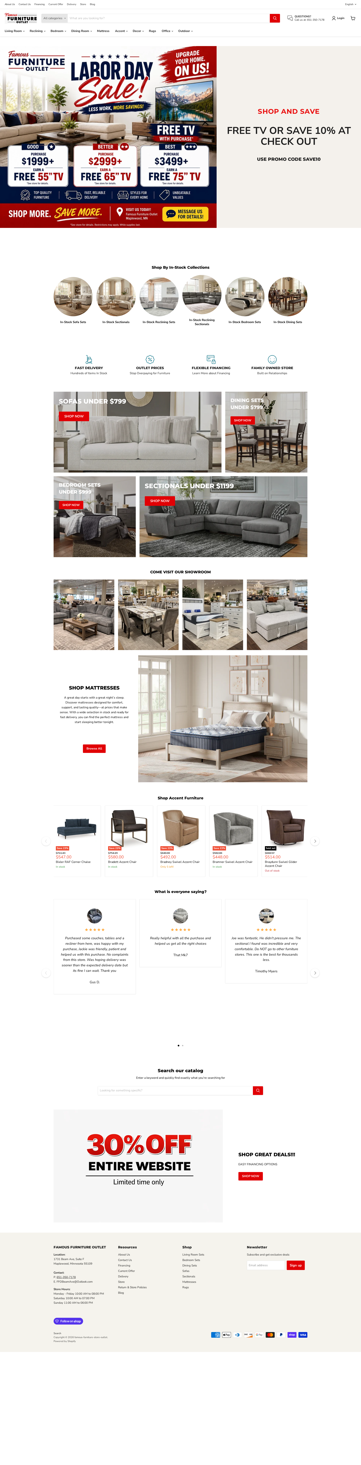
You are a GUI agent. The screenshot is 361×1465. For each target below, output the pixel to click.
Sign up (296, 1265)
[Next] (314, 841)
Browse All (94, 749)
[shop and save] (108, 137)
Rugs (152, 31)
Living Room (14, 31)
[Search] (275, 18)
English (349, 4)
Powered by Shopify (65, 1341)
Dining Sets (189, 1265)
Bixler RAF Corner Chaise (73, 862)
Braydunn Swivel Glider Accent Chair (281, 864)
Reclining (36, 31)
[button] (339, 18)
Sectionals (188, 1276)
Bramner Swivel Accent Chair (233, 862)
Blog (92, 4)
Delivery (71, 4)
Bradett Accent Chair (122, 862)
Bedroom (57, 31)
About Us (10, 4)
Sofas (185, 1271)
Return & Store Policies (132, 1287)
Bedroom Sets (191, 1260)
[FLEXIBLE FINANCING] (211, 367)
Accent (120, 31)
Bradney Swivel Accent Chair (180, 862)
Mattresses (189, 1282)
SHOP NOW (250, 1176)
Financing (39, 4)
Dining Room (80, 31)
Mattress (103, 31)
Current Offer (56, 4)
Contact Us (25, 4)
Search (57, 1333)
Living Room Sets (193, 1254)
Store (83, 4)
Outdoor (184, 31)
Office (166, 31)
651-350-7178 (66, 1277)
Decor (137, 31)
